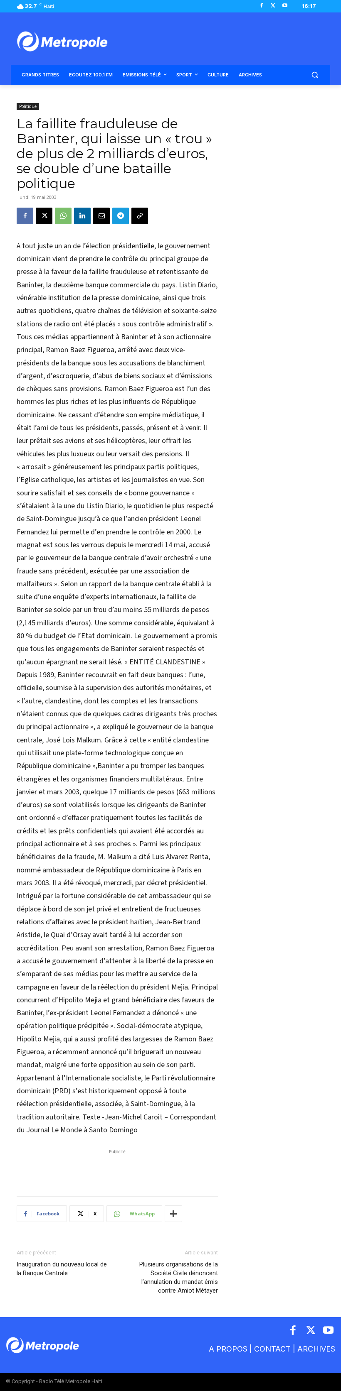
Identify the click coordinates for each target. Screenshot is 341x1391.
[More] (173, 1213)
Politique (28, 106)
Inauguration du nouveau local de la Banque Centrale (62, 1269)
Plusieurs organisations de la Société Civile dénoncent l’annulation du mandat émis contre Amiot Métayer (178, 1277)
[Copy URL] (139, 216)
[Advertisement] (117, 1168)
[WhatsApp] (63, 216)
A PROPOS (228, 1348)
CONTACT (272, 1348)
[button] (314, 75)
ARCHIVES (316, 1348)
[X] (273, 6)
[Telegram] (120, 216)
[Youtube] (284, 6)
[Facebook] (262, 6)
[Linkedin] (82, 216)
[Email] (101, 216)
